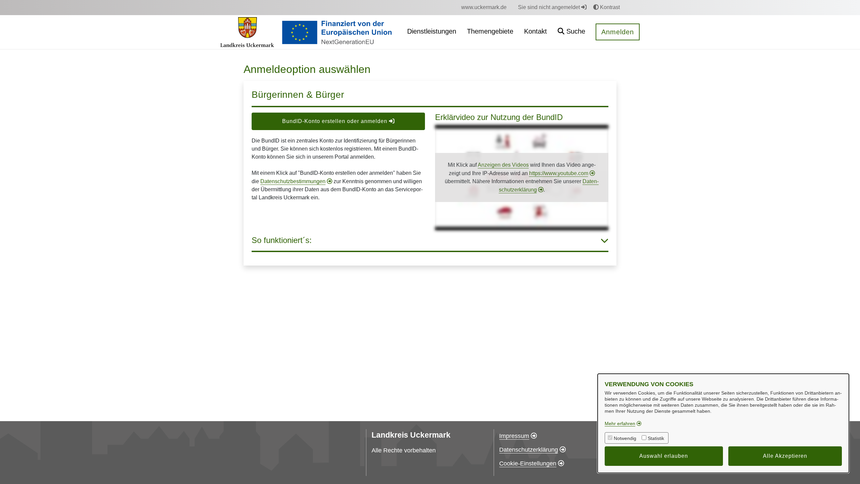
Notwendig (625, 438)
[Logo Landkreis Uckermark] (247, 32)
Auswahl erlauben (663, 456)
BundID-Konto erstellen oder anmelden (335, 121)
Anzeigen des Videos (503, 165)
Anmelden (617, 32)
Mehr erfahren (620, 423)
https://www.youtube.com (558, 173)
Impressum (514, 436)
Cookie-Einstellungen (527, 463)
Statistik (656, 438)
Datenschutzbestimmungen (293, 181)
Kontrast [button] (609, 7)
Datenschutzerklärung (528, 449)
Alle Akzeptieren (785, 456)
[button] (571, 32)
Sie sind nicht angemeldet (549, 7)
